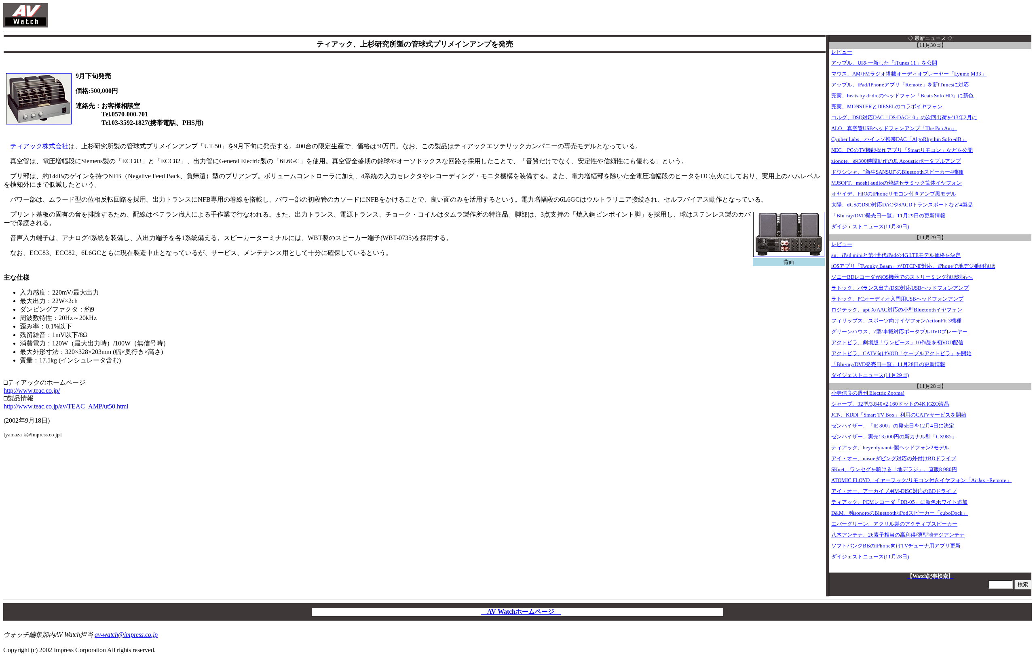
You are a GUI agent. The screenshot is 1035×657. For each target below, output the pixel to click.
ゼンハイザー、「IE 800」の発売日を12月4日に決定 (892, 426)
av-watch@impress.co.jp (126, 634)
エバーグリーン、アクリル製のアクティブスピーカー (894, 524)
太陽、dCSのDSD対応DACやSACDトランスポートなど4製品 (902, 205)
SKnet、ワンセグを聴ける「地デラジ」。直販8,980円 (894, 469)
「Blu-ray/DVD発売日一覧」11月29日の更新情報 (888, 216)
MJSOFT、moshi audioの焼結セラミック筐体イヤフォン (896, 183)
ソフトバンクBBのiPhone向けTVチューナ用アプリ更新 (896, 546)
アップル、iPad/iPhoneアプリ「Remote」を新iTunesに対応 (900, 85)
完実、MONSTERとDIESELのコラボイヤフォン (886, 107)
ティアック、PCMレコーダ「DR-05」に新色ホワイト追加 (899, 502)
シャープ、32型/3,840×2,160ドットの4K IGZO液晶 (890, 404)
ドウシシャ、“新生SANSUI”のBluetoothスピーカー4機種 (897, 172)
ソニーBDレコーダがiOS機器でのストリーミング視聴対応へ (902, 277)
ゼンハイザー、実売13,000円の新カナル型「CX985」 (894, 437)
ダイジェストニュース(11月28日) (870, 557)
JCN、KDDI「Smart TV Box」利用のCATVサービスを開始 (898, 415)
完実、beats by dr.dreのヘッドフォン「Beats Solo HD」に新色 (902, 96)
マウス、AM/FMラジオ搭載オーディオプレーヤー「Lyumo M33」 (908, 74)
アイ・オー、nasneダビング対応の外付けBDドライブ (893, 458)
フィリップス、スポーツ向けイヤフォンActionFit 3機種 (896, 321)
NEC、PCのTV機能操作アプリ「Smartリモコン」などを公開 (902, 150)
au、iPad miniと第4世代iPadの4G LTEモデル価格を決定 (896, 255)
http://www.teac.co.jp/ (32, 390)
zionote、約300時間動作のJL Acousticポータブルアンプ (896, 161)
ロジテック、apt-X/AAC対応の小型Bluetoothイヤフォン (896, 310)
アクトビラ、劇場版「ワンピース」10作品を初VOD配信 (897, 342)
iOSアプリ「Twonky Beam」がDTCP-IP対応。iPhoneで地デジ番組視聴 (913, 266)
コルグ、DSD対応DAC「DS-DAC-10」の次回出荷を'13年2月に (904, 117)
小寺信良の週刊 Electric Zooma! (867, 393)
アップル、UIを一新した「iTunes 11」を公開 (884, 63)
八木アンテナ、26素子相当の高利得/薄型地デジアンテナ (898, 535)
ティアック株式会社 (39, 146)
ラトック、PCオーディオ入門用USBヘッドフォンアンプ (897, 299)
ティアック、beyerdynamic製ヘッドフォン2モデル (890, 448)
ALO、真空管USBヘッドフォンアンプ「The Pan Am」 (894, 128)
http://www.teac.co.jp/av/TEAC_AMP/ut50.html (66, 406)
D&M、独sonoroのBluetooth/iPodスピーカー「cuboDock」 (899, 513)
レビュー (841, 52)
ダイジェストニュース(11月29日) (870, 375)
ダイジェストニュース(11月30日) (870, 227)
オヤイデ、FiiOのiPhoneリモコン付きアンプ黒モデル (893, 194)
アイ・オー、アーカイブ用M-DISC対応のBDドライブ (894, 491)
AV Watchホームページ (521, 611)
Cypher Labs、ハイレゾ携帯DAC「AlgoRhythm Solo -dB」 (899, 139)
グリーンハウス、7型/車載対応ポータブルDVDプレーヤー (899, 332)
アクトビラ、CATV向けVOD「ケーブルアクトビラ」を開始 (901, 353)
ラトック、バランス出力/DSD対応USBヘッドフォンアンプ (900, 288)
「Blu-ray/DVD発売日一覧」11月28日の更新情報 (888, 364)
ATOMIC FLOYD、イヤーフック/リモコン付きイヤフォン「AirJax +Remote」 (921, 480)
